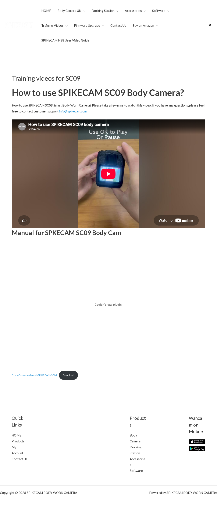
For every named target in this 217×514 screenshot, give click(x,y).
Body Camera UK (69, 10)
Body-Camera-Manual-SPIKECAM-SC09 (34, 375)
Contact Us (118, 25)
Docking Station (103, 10)
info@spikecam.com (73, 111)
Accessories (133, 10)
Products (18, 441)
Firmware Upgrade (87, 25)
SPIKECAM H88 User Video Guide (65, 40)
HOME (46, 10)
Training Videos (52, 25)
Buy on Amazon (143, 25)
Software (158, 10)
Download (68, 375)
